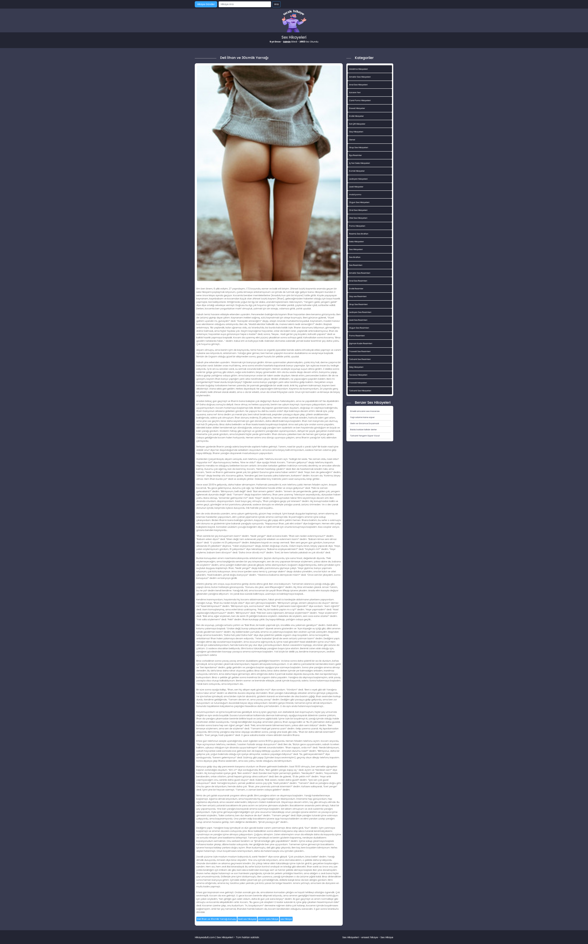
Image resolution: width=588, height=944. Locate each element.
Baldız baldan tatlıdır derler (363, 429)
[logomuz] (294, 21)
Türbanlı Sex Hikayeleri (360, 390)
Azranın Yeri (355, 92)
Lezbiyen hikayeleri (358, 179)
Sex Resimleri (355, 265)
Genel (352, 139)
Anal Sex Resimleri (358, 280)
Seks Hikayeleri (356, 241)
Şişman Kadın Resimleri (360, 343)
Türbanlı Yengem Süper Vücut (365, 435)
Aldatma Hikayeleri (358, 69)
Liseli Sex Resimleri (358, 320)
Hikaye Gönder (206, 4)
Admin (287, 41)
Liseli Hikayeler (356, 186)
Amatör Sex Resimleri (359, 273)
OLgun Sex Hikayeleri (359, 202)
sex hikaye (286, 919)
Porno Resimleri (357, 335)
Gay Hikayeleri (356, 131)
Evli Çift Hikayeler (357, 124)
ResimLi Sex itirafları (358, 233)
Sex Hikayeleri (356, 249)
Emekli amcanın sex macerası (365, 411)
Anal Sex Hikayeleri (358, 84)
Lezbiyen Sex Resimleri (360, 312)
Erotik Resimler (356, 288)
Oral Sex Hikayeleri (358, 210)
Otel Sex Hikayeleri (358, 218)
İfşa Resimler (355, 155)
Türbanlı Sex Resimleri (360, 359)
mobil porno (355, 194)
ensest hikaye (369, 937)
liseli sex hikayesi (247, 919)
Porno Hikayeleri (357, 226)
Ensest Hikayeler (357, 108)
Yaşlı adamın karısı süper (362, 417)
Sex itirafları (354, 257)
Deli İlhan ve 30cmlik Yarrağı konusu (216, 919)
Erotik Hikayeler (356, 116)
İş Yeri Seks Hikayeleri (359, 163)
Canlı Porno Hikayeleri (360, 100)
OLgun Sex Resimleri (359, 328)
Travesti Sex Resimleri (360, 351)
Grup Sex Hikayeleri (358, 147)
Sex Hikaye (387, 937)
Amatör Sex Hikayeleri (360, 77)
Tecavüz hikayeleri (358, 375)
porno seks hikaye (268, 919)
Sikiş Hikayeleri (356, 367)
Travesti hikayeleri (358, 382)
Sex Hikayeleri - (351, 937)
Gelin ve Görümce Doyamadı (364, 423)
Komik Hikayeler (357, 171)
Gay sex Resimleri (358, 296)
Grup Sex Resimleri (358, 304)
